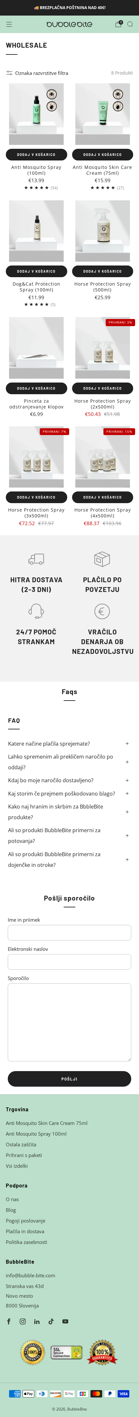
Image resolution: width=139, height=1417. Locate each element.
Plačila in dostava (25, 1231)
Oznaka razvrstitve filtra (41, 73)
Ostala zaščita (21, 1144)
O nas (12, 1199)
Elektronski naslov (28, 949)
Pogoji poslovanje (25, 1220)
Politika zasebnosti (26, 1242)
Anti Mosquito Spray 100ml (36, 1133)
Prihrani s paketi (24, 1155)
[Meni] (9, 24)
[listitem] (69, 8)
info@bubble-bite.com (30, 1275)
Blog (11, 1210)
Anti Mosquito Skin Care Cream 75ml (47, 1123)
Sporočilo (18, 978)
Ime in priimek (24, 919)
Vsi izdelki (17, 1166)
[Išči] (130, 24)
